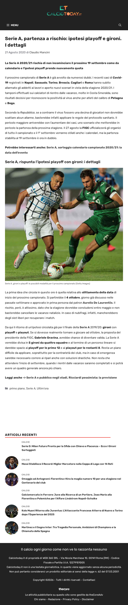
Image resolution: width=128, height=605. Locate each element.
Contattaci (89, 579)
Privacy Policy (71, 599)
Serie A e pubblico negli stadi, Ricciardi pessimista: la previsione (71, 377)
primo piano (17, 388)
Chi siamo (40, 599)
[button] (120, 25)
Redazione (54, 599)
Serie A (31, 388)
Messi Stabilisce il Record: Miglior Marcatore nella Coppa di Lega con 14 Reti (67, 463)
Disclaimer (88, 599)
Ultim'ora (42, 388)
